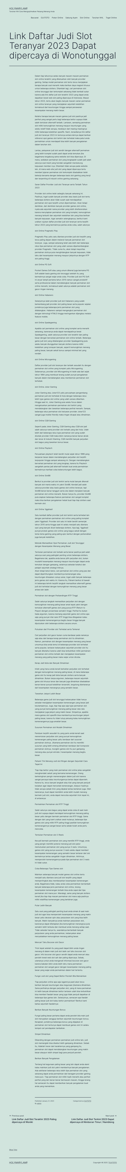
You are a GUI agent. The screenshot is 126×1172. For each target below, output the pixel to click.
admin (39, 1103)
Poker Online (57, 18)
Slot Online (84, 18)
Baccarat (34, 18)
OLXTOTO (45, 18)
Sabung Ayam (71, 18)
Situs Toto (13, 1150)
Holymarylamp (18, 8)
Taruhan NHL (97, 18)
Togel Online (111, 18)
